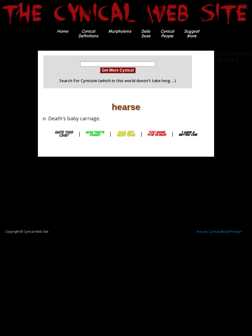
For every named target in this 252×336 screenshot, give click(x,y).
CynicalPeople (167, 33)
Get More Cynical (118, 70)
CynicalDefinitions (88, 33)
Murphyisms (119, 31)
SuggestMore (191, 33)
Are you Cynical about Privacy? (219, 231)
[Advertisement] (19, 124)
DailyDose (145, 33)
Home (62, 31)
